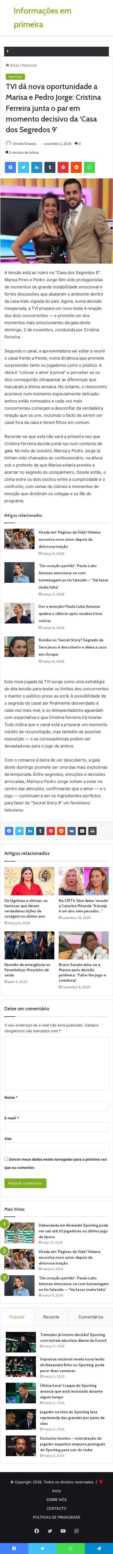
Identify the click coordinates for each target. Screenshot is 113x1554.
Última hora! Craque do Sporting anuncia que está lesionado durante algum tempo (71, 1391)
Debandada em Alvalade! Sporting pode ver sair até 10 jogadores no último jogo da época (73, 1231)
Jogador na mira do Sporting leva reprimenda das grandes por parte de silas (72, 1417)
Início (14, 65)
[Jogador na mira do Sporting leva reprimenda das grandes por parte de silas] (21, 1419)
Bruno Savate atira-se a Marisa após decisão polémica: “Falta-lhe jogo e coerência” (82, 972)
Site (8, 1138)
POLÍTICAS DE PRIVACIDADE (56, 1517)
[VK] (71, 831)
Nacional (29, 65)
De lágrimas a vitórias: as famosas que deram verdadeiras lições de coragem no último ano (26, 908)
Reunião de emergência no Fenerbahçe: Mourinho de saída (27, 970)
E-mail (11, 1118)
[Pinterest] (51, 831)
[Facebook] (9, 831)
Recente (51, 1317)
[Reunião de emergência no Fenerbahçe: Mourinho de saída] (29, 945)
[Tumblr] (40, 831)
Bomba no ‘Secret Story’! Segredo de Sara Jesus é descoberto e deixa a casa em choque (72, 647)
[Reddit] (61, 831)
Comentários (90, 1317)
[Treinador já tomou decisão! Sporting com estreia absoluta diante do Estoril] (21, 1342)
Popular (17, 1317)
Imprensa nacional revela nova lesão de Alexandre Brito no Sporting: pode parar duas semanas (72, 1365)
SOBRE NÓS (56, 1499)
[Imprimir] (92, 831)
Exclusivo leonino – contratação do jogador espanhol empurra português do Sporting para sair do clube (72, 1444)
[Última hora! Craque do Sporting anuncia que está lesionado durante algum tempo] (21, 1393)
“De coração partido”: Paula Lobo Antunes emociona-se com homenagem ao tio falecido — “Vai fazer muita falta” (74, 1284)
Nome (11, 1097)
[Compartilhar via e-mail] (82, 831)
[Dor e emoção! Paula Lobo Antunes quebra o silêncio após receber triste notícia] (19, 613)
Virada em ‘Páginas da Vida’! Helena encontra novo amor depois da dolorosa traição (69, 539)
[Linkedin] (30, 831)
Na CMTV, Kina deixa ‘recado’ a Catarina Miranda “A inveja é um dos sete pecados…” (84, 905)
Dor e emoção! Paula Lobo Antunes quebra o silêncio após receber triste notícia (70, 613)
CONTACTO (56, 1508)
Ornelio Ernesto (24, 144)
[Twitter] (19, 831)
